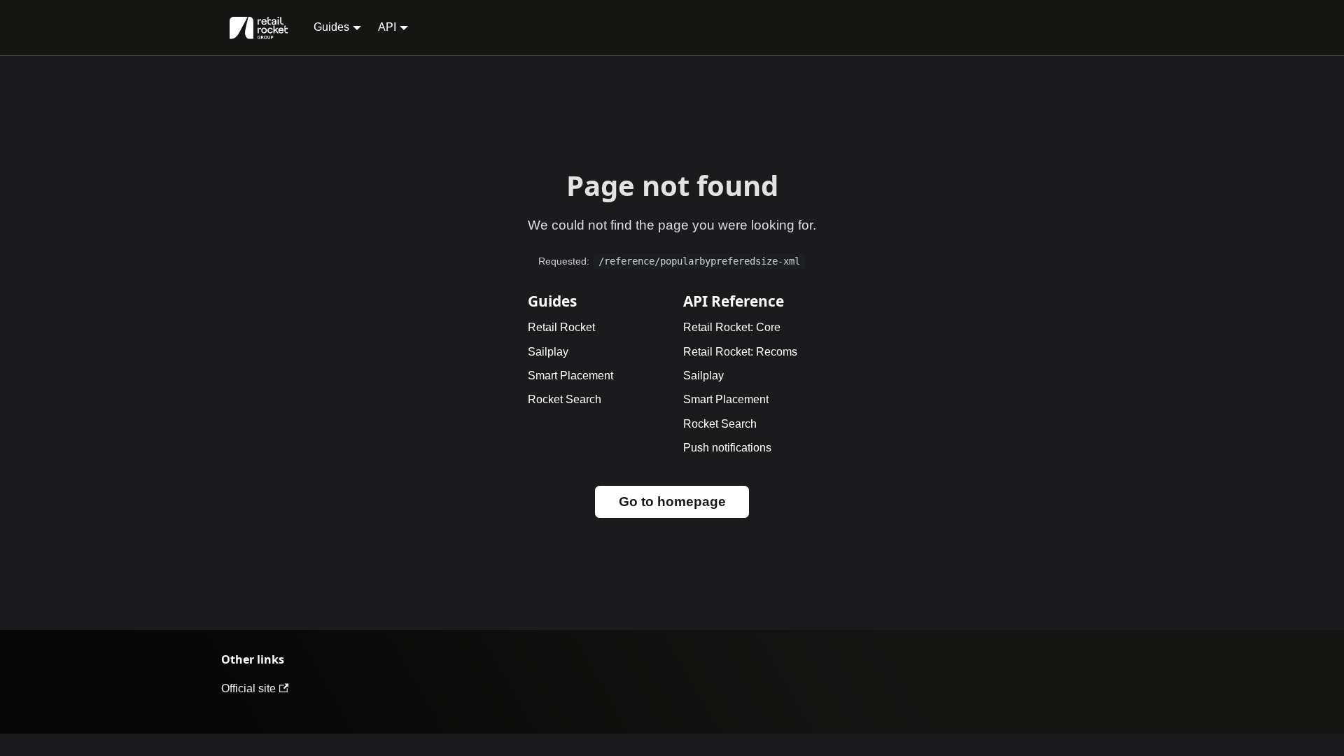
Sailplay (548, 352)
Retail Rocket (561, 327)
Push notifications (727, 448)
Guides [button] (331, 27)
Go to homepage (672, 501)
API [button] (387, 27)
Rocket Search (564, 399)
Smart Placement (570, 376)
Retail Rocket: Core (731, 327)
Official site (248, 688)
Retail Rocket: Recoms (740, 352)
